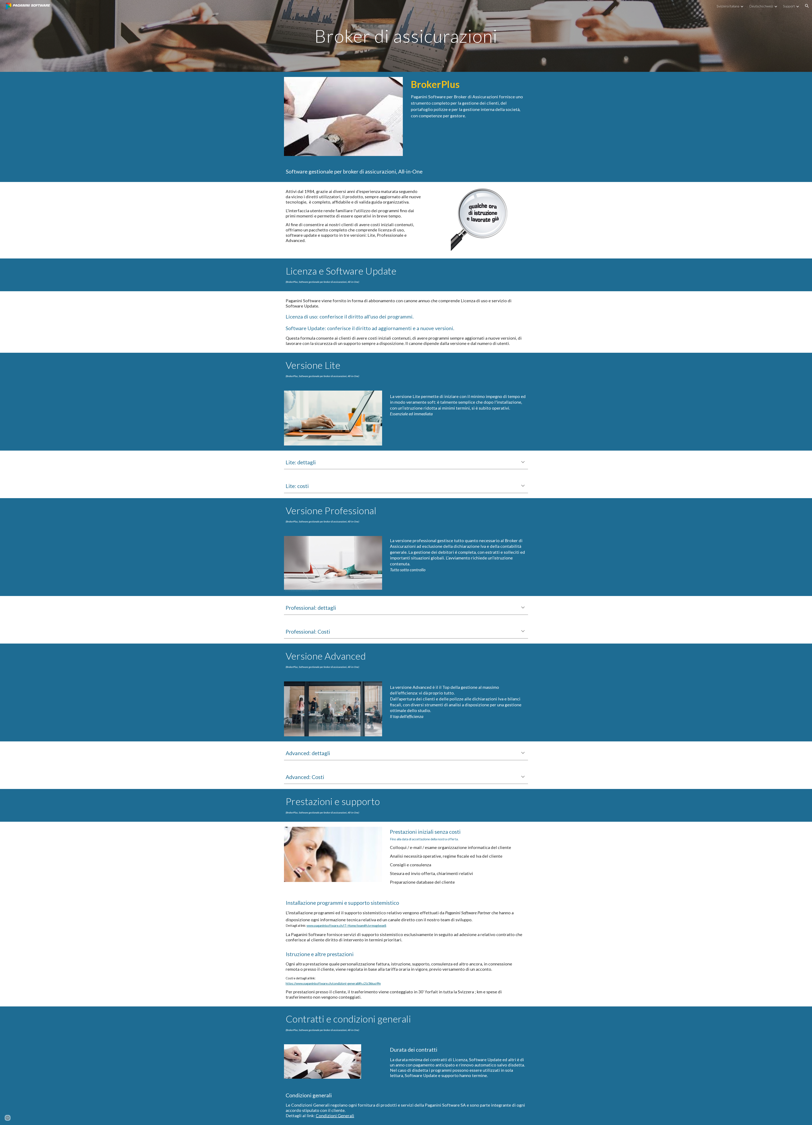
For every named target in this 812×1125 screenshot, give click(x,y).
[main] (406, 35)
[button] (807, 6)
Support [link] (789, 6)
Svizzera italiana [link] (728, 6)
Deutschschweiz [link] (761, 6)
